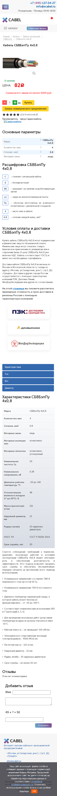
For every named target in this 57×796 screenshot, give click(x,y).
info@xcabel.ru (45, 6)
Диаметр (9, 388)
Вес (7, 381)
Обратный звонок (37, 28)
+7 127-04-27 (42, 3)
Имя (8, 692)
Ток (6, 374)
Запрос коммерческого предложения (25, 108)
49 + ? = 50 (12, 712)
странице (18, 288)
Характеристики (13, 367)
